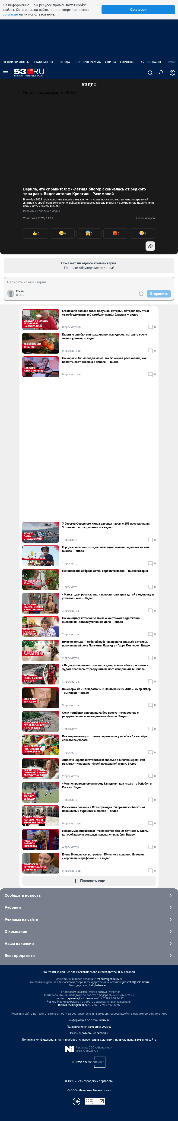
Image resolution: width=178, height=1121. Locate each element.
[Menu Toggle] (5, 72)
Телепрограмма (87, 62)
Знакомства (43, 62)
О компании (16, 931)
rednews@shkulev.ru (109, 979)
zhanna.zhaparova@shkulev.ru (73, 998)
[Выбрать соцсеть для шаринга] (150, 246)
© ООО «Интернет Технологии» (89, 1090)
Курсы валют (151, 62)
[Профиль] (172, 72)
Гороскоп (128, 62)
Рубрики (13, 907)
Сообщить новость (23, 895)
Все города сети (20, 955)
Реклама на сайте (21, 919)
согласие (10, 14)
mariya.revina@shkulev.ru (74, 1005)
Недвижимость (16, 62)
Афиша (110, 62)
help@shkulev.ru (99, 985)
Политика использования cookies (89, 1026)
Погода (63, 62)
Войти (20, 295)
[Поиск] (150, 72)
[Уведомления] (161, 72)
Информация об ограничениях (89, 1020)
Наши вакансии (19, 943)
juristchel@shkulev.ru (135, 982)
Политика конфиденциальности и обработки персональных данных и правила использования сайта (89, 1039)
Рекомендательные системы (89, 1033)
